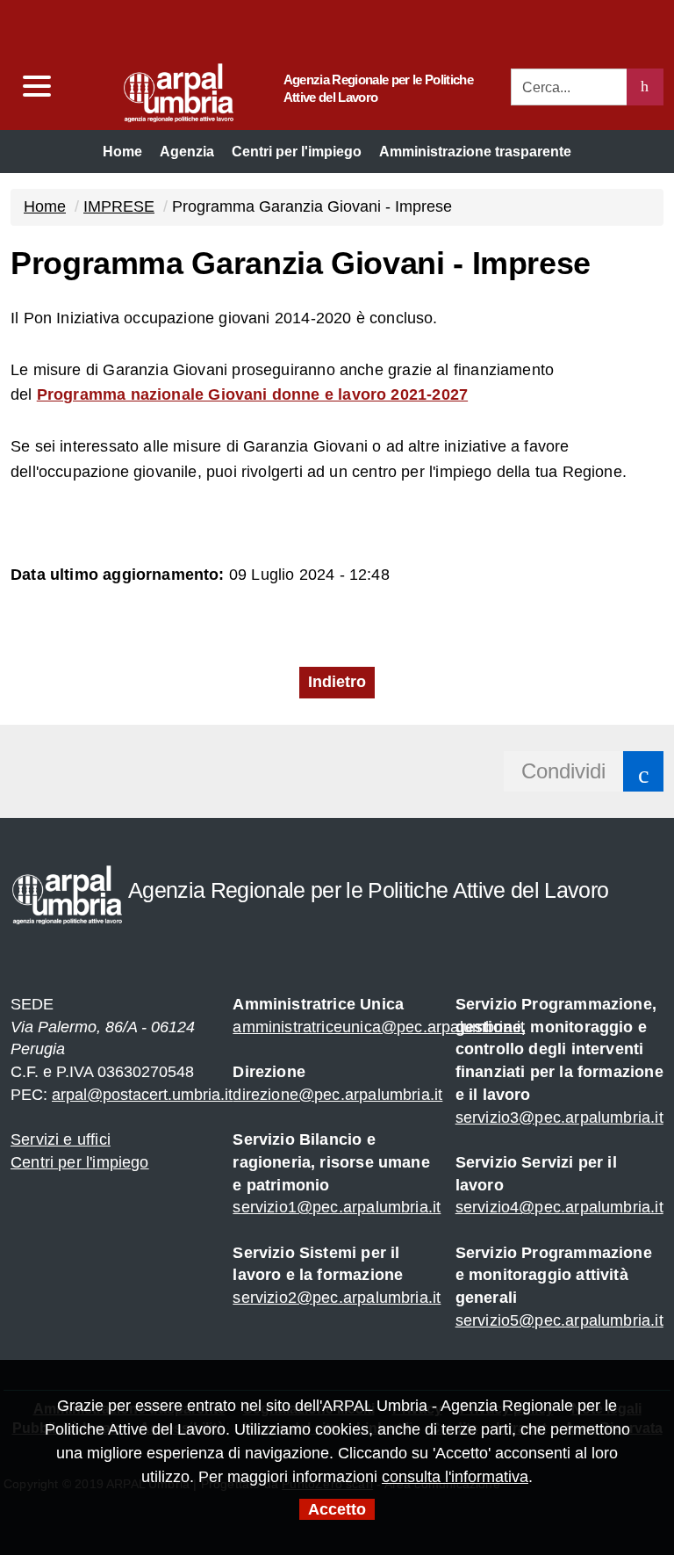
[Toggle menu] (36, 86)
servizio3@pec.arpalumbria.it (559, 1117)
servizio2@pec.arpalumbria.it (337, 1297)
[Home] (145, 88)
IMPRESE (118, 206)
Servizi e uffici (61, 1139)
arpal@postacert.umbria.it (142, 1094)
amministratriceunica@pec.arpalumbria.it (379, 1027)
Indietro (337, 682)
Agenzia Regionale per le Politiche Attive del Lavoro (378, 88)
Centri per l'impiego (80, 1162)
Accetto (337, 1509)
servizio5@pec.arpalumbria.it (559, 1320)
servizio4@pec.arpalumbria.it (559, 1207)
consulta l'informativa (455, 1477)
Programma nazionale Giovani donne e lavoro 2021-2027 (252, 394)
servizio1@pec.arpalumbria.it (337, 1207)
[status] (645, 87)
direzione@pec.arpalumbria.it (337, 1094)
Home (45, 206)
